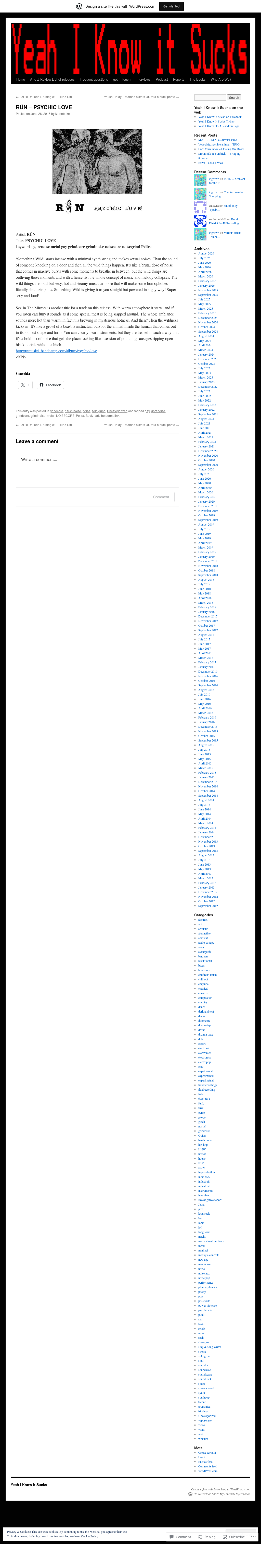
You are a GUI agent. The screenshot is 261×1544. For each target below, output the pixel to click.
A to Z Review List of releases (52, 79)
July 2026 (204, 258)
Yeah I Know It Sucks (29, 1484)
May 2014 (204, 814)
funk (201, 1103)
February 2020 (207, 497)
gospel (202, 1126)
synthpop (204, 1397)
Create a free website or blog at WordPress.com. (220, 1489)
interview (204, 1195)
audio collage (206, 942)
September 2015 (208, 740)
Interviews (143, 79)
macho (202, 1236)
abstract (202, 919)
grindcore (56, 411)
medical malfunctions (211, 1241)
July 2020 (204, 474)
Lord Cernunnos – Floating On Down (221, 149)
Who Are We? (221, 79)
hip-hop (203, 1144)
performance (205, 1282)
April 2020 (205, 487)
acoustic (203, 929)
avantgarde (204, 952)
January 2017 (206, 667)
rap (200, 1319)
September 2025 (208, 295)
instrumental (205, 1190)
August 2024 (206, 336)
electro (202, 1043)
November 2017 (208, 621)
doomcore (204, 1020)
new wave (204, 1264)
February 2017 (207, 662)
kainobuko (62, 113)
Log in (202, 1457)
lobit (201, 1223)
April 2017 (205, 653)
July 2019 (204, 529)
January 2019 (206, 556)
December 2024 (207, 317)
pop (200, 1296)
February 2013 (207, 883)
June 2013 (204, 864)
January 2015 (206, 777)
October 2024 (206, 327)
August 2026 (206, 253)
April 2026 (205, 272)
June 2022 (204, 396)
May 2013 (204, 869)
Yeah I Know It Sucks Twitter (216, 121)
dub (200, 1039)
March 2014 (205, 823)
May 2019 (204, 538)
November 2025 (208, 290)
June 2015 (204, 754)
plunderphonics (207, 1287)
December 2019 (207, 506)
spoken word (206, 1388)
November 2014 (208, 786)
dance (201, 1007)
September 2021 (208, 414)
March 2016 (205, 713)
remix (201, 1328)
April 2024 (205, 345)
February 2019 (207, 552)
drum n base (205, 1034)
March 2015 (205, 768)
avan (201, 947)
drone (201, 1030)
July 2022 (204, 391)
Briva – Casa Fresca (210, 163)
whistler (203, 1439)
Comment (161, 497)
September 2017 (208, 630)
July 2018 (204, 584)
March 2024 (205, 350)
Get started (171, 6)
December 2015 (207, 726)
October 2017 (206, 625)
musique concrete (208, 1255)
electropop (204, 1062)
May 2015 (204, 759)
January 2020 (206, 501)
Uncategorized (117, 411)
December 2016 (207, 671)
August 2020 (206, 469)
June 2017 (204, 644)
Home (20, 79)
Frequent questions (94, 79)
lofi (200, 1227)
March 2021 (205, 437)
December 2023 (207, 359)
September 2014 (208, 795)
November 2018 (208, 566)
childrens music (207, 974)
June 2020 (204, 478)
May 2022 (204, 400)
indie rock (204, 1177)
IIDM (201, 1167)
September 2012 (208, 906)
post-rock (204, 1301)
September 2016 (208, 685)
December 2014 (207, 782)
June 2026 (204, 262)
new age (203, 1259)
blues (201, 965)
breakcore (204, 970)
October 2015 (206, 736)
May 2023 (204, 373)
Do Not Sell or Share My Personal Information (221, 1494)
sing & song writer (209, 1347)
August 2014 (206, 800)
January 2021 (206, 446)
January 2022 (206, 409)
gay (147, 411)
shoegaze (203, 1342)
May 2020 (204, 483)
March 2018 (205, 602)
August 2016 (206, 690)
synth (201, 1393)
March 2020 (205, 492)
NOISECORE (65, 415)
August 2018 (206, 579)
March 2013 (205, 878)
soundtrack (205, 1379)
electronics (204, 1057)
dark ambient (206, 1011)
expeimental (205, 1071)
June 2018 (204, 589)
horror (202, 1154)
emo (200, 1066)
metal (51, 415)
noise (86, 411)
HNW (202, 1149)
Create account (207, 1452)
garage (202, 1117)
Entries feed (205, 1462)
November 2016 (208, 676)
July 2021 (204, 423)
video (201, 1425)
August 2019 (206, 524)
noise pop (204, 1278)
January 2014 (206, 832)
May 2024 (204, 340)
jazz (200, 1209)
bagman (203, 956)
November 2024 (208, 322)
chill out (203, 979)
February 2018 (207, 607)
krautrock (204, 1213)
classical (203, 988)
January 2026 (206, 285)
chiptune (203, 984)
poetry (202, 1292)
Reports (179, 79)
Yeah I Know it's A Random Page (218, 126)
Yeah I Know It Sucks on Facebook (220, 117)
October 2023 (206, 363)
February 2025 (207, 313)
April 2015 (205, 763)
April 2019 (205, 543)
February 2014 (207, 827)
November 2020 (208, 455)
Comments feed (207, 1466)
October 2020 (206, 460)
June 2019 (204, 533)
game (201, 1112)
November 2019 (208, 510)
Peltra (80, 415)
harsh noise (73, 411)
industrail (204, 1181)
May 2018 (204, 593)
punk (201, 1314)
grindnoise (38, 415)
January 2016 (206, 722)
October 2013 (206, 846)
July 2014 (204, 805)
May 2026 (204, 267)
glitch (201, 1122)
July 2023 (204, 368)
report (201, 1333)
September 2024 (208, 331)
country (202, 1002)
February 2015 (207, 772)
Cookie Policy (89, 1536)
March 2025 (205, 308)
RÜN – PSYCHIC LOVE (44, 107)
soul (200, 1360)
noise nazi (204, 1273)
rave (200, 1324)
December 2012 (207, 892)
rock (201, 1337)
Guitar (202, 1135)
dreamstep (204, 1025)
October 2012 (206, 901)
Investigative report (209, 1200)
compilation (205, 997)
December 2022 (207, 386)
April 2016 (205, 708)
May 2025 (204, 304)
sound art (204, 1365)
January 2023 (206, 382)
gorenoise (158, 411)
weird (201, 1434)
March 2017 (205, 657)
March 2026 (205, 276)
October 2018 (206, 570)
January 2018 (206, 612)
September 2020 (208, 465)
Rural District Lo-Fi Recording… (225, 221)
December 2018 (207, 561)
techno (202, 1402)
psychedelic (205, 1310)
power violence (207, 1305)
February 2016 (207, 717)
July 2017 (204, 639)
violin (201, 1429)
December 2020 (207, 451)
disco (201, 1016)
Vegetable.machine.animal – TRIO (219, 144)
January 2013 (206, 887)
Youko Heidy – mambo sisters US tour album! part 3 (141, 96)
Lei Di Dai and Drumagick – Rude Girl (44, 96)
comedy (203, 993)
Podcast (162, 79)
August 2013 (206, 855)
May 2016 (204, 703)
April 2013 (205, 873)
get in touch (121, 79)
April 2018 (205, 598)
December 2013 (207, 837)
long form (204, 1232)
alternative (204, 933)
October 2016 (206, 680)
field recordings (207, 1085)
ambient (203, 938)
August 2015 (206, 745)
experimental (206, 1076)
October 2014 (206, 791)
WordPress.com (207, 1471)
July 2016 (204, 694)
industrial (204, 1186)
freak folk (204, 1099)
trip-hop (203, 1411)
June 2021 (204, 428)
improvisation (206, 1172)
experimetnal (206, 1080)
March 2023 (205, 377)
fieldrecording (206, 1089)
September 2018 (208, 575)
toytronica (204, 1406)
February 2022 (207, 405)
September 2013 (208, 850)
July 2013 (204, 860)
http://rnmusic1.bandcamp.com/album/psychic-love (56, 350)
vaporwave (205, 1420)
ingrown (214, 179)
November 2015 (208, 731)
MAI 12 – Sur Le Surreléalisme (217, 140)
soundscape (205, 1374)
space (201, 1383)
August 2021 (206, 419)
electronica (204, 1053)
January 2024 (206, 354)
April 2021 (205, 432)
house (201, 1158)
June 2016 (204, 699)
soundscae (204, 1370)
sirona (202, 1351)
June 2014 (204, 809)
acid (200, 924)
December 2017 (207, 616)
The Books (198, 79)
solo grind (99, 411)
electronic (204, 1048)
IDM (201, 1163)
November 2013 (208, 841)
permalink (112, 415)
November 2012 (208, 896)
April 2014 (205, 818)
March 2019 (205, 547)
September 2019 (208, 520)
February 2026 (207, 281)
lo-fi (200, 1218)
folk (200, 1094)
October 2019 (206, 515)
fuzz (200, 1108)
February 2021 (207, 442)
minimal (203, 1250)
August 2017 (206, 635)
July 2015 (204, 749)
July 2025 (204, 299)
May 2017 (204, 648)
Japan (201, 1204)
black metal (205, 961)
